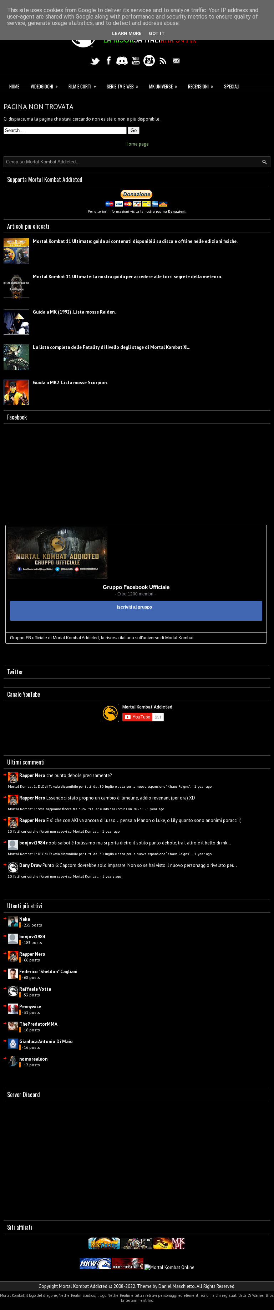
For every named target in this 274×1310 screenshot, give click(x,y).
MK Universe (163, 86)
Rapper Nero (32, 775)
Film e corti (82, 86)
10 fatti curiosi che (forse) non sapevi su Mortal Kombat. (53, 831)
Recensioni (200, 86)
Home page (137, 144)
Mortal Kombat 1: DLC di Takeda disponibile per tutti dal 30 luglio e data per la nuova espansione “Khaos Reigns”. (99, 786)
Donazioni (177, 211)
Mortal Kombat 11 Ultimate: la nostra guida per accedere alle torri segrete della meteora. (127, 277)
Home (14, 86)
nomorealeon (33, 1059)
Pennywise (30, 1007)
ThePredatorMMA (38, 1024)
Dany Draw (30, 865)
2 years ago (111, 876)
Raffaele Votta (35, 989)
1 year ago (203, 786)
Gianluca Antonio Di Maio (46, 1042)
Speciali (231, 86)
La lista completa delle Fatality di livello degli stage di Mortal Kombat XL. (111, 347)
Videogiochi (44, 86)
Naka (24, 919)
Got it (157, 33)
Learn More (127, 33)
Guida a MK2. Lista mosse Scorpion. (70, 383)
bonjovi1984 (32, 843)
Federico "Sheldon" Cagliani (48, 972)
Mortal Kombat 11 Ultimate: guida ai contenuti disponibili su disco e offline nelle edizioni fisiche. (135, 241)
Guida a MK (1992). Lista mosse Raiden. (74, 312)
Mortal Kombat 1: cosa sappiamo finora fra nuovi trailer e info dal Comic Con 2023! (76, 808)
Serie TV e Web (122, 86)
